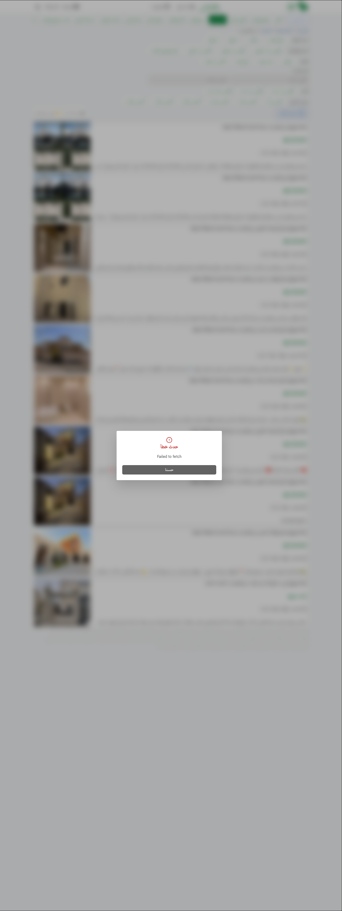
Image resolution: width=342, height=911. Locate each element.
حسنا (169, 470)
